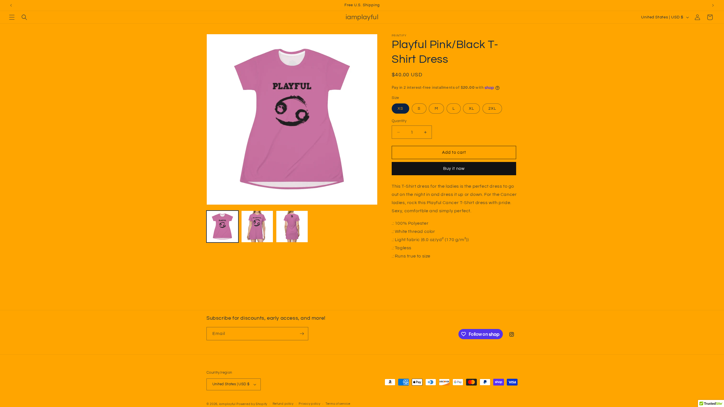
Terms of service (338, 403)
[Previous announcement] (11, 5)
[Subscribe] (302, 333)
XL (471, 109)
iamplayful (227, 404)
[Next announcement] (713, 5)
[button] (12, 17)
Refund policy (283, 403)
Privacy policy (309, 403)
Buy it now (454, 168)
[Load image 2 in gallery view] (257, 227)
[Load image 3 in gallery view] (292, 227)
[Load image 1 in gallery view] (222, 227)
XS (400, 109)
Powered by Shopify (251, 404)
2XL (492, 109)
